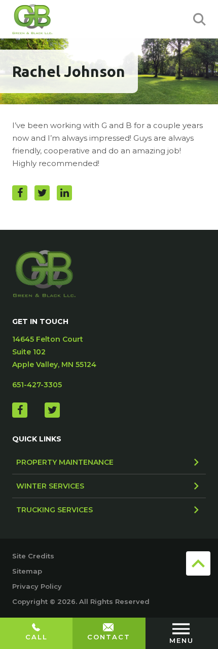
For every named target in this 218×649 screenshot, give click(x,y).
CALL (36, 637)
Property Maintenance (65, 462)
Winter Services (50, 486)
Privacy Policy (37, 586)
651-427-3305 (37, 384)
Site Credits (33, 556)
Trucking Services (54, 509)
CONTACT (108, 637)
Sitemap (27, 571)
